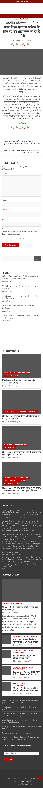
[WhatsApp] (13, 46)
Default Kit (34, 778)
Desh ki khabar (24, 372)
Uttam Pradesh (22, 778)
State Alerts (32, 411)
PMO (16, 375)
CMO (15, 636)
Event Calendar (10, 372)
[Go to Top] (39, 778)
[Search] (37, 258)
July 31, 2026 (6, 386)
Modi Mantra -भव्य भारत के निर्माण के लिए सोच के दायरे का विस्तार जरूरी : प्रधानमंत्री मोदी (21, 152)
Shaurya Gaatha (11, 575)
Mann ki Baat (22, 683)
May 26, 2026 (17, 661)
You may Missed (11, 351)
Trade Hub (22, 480)
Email (4, 210)
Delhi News (8, 411)
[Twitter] (24, 46)
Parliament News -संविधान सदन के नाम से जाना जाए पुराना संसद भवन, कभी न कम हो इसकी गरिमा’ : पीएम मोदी (22, 143)
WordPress (29, 784)
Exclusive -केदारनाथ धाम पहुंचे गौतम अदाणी (16, 733)
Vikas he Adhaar (21, 19)
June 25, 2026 (17, 645)
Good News (8, 375)
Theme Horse (24, 781)
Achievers (18, 604)
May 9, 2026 (17, 693)
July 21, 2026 (6, 613)
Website (4, 220)
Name (4, 200)
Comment (6, 173)
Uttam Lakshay (9, 447)
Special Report (18, 653)
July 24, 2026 (6, 422)
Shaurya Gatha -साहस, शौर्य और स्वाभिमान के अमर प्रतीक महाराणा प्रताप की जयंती (26, 690)
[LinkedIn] (30, 46)
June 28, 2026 (6, 457)
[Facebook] (19, 46)
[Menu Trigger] (2, 16)
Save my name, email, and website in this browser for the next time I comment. (20, 233)
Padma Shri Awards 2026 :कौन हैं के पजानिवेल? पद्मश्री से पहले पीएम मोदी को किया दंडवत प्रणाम (26, 674)
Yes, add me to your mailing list (14, 239)
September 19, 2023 (17, 40)
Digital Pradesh (10, 480)
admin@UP (29, 40)
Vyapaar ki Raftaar (11, 483)
